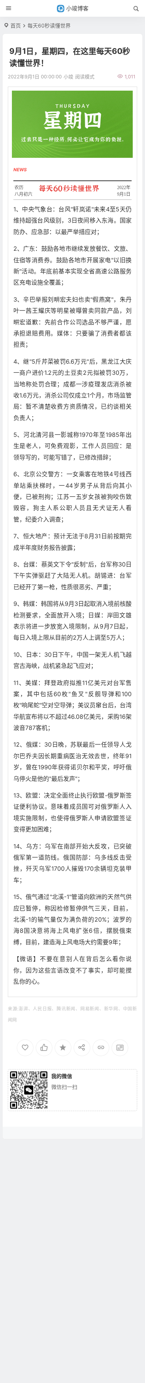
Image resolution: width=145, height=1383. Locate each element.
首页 (15, 25)
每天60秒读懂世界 (49, 25)
